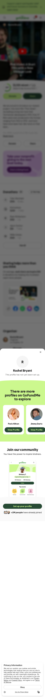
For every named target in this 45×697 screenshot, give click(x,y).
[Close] (40, 352)
